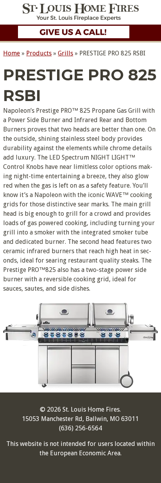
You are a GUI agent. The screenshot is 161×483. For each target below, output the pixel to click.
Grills (65, 53)
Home (11, 53)
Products (39, 53)
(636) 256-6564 (80, 428)
